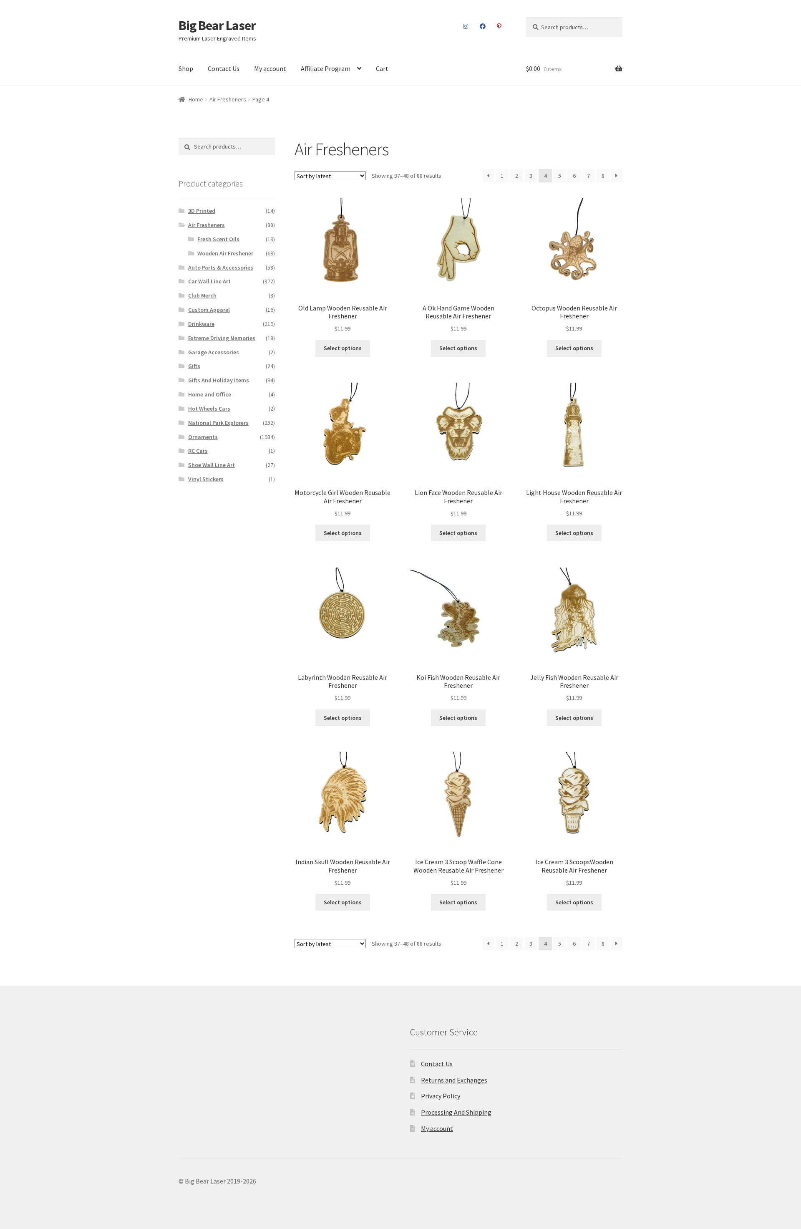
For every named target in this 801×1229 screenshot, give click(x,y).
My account (270, 68)
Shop (186, 68)
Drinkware (201, 324)
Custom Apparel (209, 309)
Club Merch (202, 295)
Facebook (482, 26)
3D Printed (201, 211)
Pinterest (499, 26)
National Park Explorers (218, 422)
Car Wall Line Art (209, 281)
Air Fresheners (227, 99)
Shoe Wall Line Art (211, 465)
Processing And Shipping (456, 1112)
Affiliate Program (325, 68)
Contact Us (223, 68)
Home (196, 99)
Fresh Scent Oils (218, 239)
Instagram (466, 26)
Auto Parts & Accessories (220, 267)
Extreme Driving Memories (221, 338)
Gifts (194, 366)
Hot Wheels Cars (209, 408)
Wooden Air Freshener (225, 253)
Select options (343, 348)
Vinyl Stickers (206, 479)
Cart (382, 68)
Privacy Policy (440, 1096)
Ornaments (203, 437)
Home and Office (209, 394)
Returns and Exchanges (454, 1080)
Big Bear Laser (217, 25)
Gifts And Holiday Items (218, 380)
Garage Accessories (213, 352)
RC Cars (198, 450)
